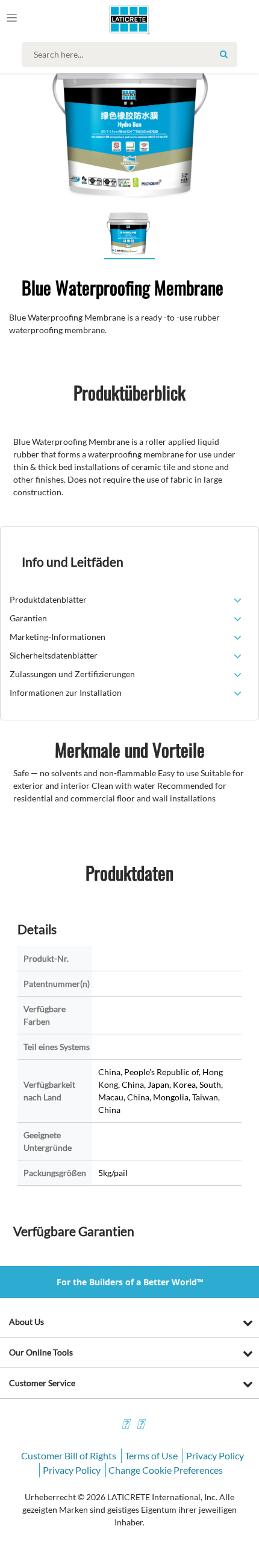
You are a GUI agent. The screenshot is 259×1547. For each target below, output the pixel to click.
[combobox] (132, 54)
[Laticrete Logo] (112, 19)
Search (223, 54)
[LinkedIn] (125, 1425)
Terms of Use (151, 1455)
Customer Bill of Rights (68, 1455)
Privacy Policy (215, 1455)
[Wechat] (140, 1425)
